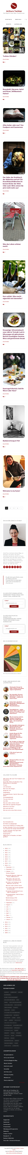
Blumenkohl (7, 994)
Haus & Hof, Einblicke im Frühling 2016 (13, 825)
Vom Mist (5, 801)
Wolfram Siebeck (8, 1043)
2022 (6, 850)
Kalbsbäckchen (8, 1015)
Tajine (12, 1035)
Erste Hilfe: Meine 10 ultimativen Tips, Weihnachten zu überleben (13, 782)
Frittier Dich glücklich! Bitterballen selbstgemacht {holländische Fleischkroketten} (17, 703)
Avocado (20, 992)
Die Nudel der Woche (9, 999)
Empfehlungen (19, 28)
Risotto (16, 1030)
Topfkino (6, 1038)
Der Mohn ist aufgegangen (10, 823)
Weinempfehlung (8, 1040)
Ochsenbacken (8, 1025)
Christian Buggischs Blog (10, 1060)
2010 (6, 930)
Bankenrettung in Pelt (11, 441)
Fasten (6, 1002)
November (9, 869)
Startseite (8, 19)
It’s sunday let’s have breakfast (12, 1012)
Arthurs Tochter (8, 1133)
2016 (6, 863)
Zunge (16, 1043)
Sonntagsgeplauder (8, 797)
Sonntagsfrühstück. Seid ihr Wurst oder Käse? (13, 390)
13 (4, 446)
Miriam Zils (12, 1151)
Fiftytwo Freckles (8, 1074)
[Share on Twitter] (20, 52)
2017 (6, 861)
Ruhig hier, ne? (7, 790)
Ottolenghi (17, 1027)
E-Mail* (6, 600)
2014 (6, 922)
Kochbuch (16, 1015)
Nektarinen (7, 28)
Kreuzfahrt (7, 1017)
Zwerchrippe (7, 1045)
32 (4, 133)
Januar (8, 919)
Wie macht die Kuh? (8, 808)
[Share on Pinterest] (23, 52)
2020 (6, 854)
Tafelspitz (6, 1035)
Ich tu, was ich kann (9, 1057)
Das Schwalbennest (8, 821)
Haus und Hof (17, 1004)
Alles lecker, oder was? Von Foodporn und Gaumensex (13, 126)
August (8, 904)
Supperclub (18, 24)
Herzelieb (6, 1069)
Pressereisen (7, 1126)
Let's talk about (7, 786)
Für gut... (5, 785)
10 (4, 62)
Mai (7, 911)
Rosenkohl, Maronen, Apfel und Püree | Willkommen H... (14, 876)
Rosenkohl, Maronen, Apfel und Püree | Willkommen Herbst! (13, 91)
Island (13, 1010)
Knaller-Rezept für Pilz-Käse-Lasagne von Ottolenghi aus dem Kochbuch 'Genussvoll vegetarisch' (16, 736)
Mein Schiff (17, 1020)
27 (4, 396)
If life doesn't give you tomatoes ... (16, 753)
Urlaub (12, 1038)
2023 (6, 848)
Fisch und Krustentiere (15, 1002)
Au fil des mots (8, 1071)
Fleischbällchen (8, 1004)
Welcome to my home (8, 806)
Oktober (8, 871)
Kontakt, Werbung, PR (14, 33)
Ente (18, 999)
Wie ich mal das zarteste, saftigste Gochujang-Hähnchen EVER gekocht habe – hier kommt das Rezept (16, 719)
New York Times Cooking (10, 1022)
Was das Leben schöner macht (12, 245)
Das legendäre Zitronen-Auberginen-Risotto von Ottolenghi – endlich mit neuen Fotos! (16, 696)
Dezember (9, 867)
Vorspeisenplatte (8, 1054)
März (7, 915)
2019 (6, 857)
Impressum (6, 1122)
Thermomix (18, 1035)
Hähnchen (7, 1010)
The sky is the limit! (8, 799)
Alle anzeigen (21, 1082)
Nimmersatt (7, 1077)
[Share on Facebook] (19, 52)
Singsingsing (6, 792)
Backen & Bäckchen (9, 1138)
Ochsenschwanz (8, 1027)
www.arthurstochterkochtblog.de (14, 1153)
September (9, 902)
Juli (7, 906)
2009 (6, 932)
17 (4, 252)
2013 (6, 924)
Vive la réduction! (8, 1080)
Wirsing (17, 1040)
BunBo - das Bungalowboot (10, 997)
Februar (8, 917)
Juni (7, 909)
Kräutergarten (6, 833)
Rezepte (8, 24)
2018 (6, 859)
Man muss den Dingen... (9, 788)
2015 (6, 865)
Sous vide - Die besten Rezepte (12, 1140)
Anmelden (14, 606)
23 (4, 496)
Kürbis (13, 1017)
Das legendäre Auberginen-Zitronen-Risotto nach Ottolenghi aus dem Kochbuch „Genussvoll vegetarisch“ (17, 728)
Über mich (18, 19)
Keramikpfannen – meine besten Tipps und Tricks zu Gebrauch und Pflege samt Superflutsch (17, 711)
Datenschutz (19, 962)
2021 (6, 852)
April (7, 913)
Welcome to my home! (11, 491)
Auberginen (13, 992)
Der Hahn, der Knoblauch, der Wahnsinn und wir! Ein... (13, 883)
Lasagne (11, 1020)
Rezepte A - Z (7, 1136)
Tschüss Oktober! (9, 56)
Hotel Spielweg (8, 1007)
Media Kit (6, 1131)
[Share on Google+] (22, 52)
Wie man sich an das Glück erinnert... (12, 810)
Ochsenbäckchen (17, 1025)
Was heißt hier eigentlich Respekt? (12, 804)
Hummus (15, 1007)
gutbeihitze (15, 1045)
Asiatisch (6, 992)
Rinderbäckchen (8, 1030)
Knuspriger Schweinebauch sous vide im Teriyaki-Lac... (14, 891)
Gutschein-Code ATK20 (18, 970)
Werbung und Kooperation (11, 1129)
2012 (6, 926)
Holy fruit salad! (8, 1066)
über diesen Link (19, 968)
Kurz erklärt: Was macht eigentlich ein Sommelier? (13, 297)
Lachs (18, 1017)
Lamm (5, 1020)
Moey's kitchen (8, 1063)
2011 (6, 928)
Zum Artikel (6, 59)
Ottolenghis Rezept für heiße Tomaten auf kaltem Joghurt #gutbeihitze (17, 688)
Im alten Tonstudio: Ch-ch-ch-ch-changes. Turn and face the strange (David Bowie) (14, 828)
